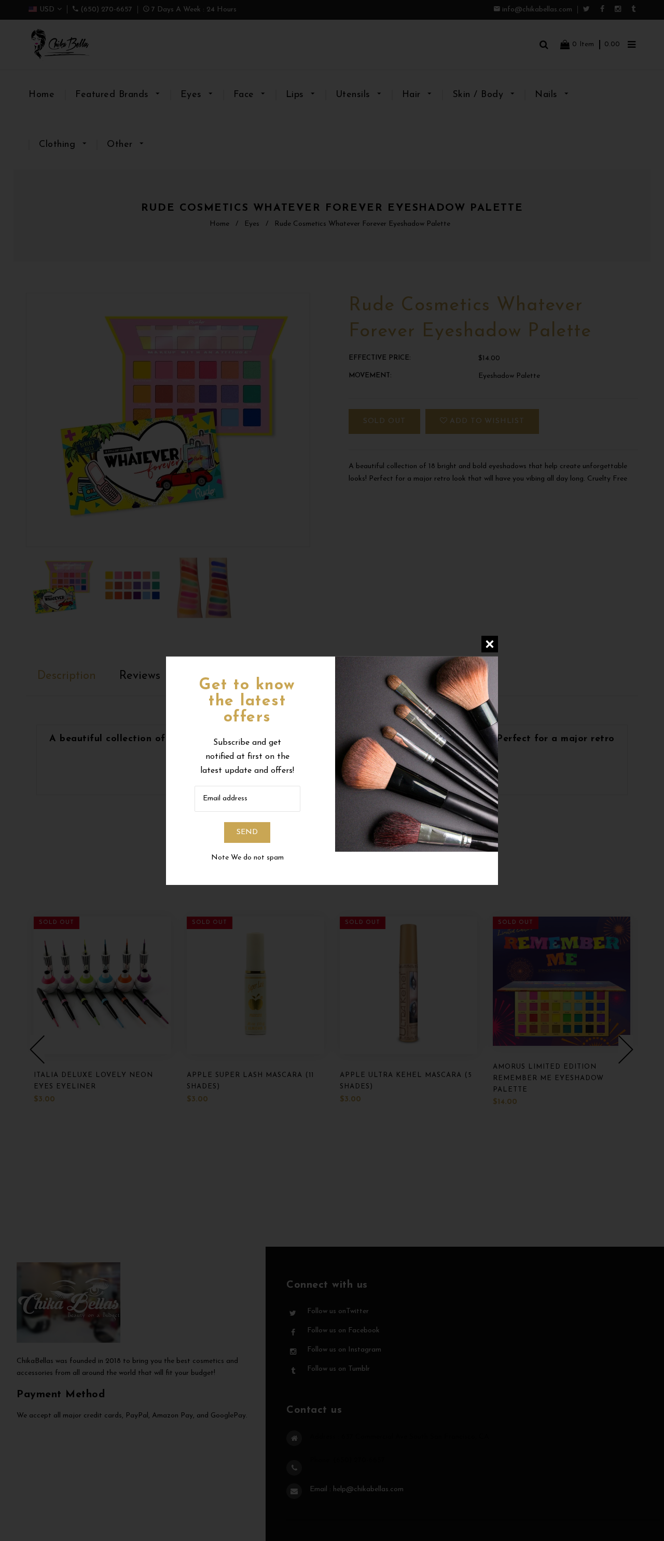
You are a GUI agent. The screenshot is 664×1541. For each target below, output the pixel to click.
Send (247, 832)
